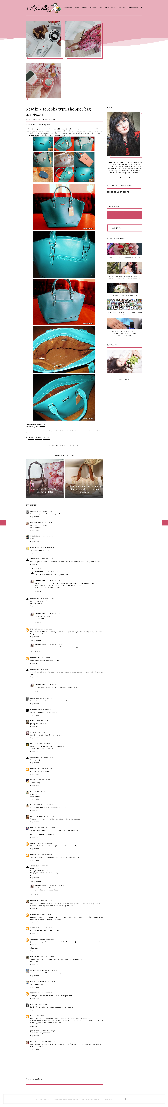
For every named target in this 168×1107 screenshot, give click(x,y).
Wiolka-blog (35, 536)
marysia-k (34, 709)
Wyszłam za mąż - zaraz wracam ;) (125, 295)
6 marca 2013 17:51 (57, 580)
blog (57, 430)
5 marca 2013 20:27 (45, 698)
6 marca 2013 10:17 (47, 866)
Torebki (38, 437)
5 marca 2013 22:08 (45, 768)
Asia (31, 1004)
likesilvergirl (35, 956)
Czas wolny (110, 7)
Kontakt (121, 7)
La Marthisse (35, 522)
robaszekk (34, 901)
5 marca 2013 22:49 (49, 816)
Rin (31, 1016)
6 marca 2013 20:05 (45, 993)
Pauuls (33, 744)
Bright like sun (36, 816)
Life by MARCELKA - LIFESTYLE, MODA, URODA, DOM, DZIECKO (58, 1104)
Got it (129, 1099)
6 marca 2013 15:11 (45, 928)
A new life (34, 928)
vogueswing (34, 939)
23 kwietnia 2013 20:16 (47, 1041)
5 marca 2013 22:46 (46, 805)
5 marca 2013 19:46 (47, 536)
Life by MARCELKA (41, 580)
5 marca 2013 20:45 (42, 721)
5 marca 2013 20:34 (45, 709)
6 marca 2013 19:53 (50, 981)
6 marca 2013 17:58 (57, 644)
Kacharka (34, 629)
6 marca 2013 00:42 (48, 827)
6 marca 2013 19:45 (50, 970)
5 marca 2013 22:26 (43, 780)
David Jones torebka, (66, 430)
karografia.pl (136, 1104)
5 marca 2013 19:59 (47, 598)
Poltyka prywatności (117, 213)
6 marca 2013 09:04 (45, 854)
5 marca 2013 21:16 (43, 744)
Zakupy (46, 437)
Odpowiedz (34, 517)
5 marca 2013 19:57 (47, 559)
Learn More (121, 1099)
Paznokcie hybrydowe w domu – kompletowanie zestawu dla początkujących (124, 333)
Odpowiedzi (36, 568)
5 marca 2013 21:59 (47, 757)
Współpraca (133, 7)
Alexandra (34, 511)
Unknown (34, 658)
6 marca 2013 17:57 (57, 613)
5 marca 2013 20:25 (52, 572)
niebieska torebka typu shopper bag (45, 430)
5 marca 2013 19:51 (47, 547)
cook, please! (35, 827)
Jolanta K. (34, 1041)
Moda (77, 7)
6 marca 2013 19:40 (48, 956)
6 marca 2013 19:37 (47, 939)
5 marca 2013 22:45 (46, 791)
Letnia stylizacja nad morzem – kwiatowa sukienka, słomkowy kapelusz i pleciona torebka (125, 278)
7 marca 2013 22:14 (40, 1016)
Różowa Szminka (36, 981)
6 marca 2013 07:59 (45, 843)
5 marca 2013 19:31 (46, 511)
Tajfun (32, 780)
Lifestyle (67, 7)
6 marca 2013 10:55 (46, 901)
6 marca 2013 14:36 (44, 914)
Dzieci (93, 7)
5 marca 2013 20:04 (45, 658)
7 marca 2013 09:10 (41, 1004)
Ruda (32, 721)
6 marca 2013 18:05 (57, 885)
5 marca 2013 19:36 (47, 522)
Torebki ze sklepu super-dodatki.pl (82, 430)
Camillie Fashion (36, 970)
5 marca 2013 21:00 (39, 732)
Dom (100, 7)
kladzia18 (34, 698)
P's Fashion (34, 791)
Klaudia (33, 914)
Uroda (85, 7)
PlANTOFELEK (35, 547)
